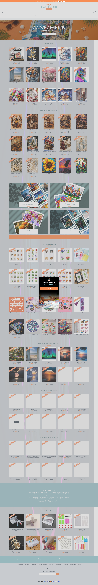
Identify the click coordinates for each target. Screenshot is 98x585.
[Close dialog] (58, 278)
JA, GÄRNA (49, 288)
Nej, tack (49, 292)
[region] (49, 1)
